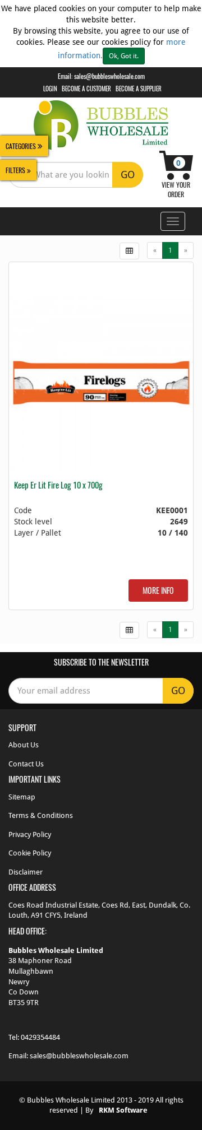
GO (128, 174)
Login (50, 88)
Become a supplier (139, 88)
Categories (22, 146)
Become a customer (86, 88)
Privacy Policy (29, 834)
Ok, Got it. (124, 56)
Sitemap (21, 797)
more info (158, 590)
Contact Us (26, 764)
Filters (16, 170)
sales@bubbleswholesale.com (109, 76)
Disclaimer (25, 872)
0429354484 (40, 1037)
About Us (23, 745)
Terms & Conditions (40, 815)
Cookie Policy (29, 853)
